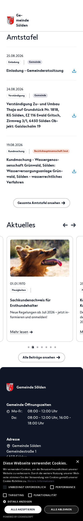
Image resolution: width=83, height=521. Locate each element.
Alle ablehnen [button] (61, 509)
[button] (41, 501)
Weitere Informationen (40, 481)
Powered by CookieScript (18, 516)
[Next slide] (73, 225)
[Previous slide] (65, 225)
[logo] (26, 390)
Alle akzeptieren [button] (23, 509)
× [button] (77, 461)
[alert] (41, 488)
